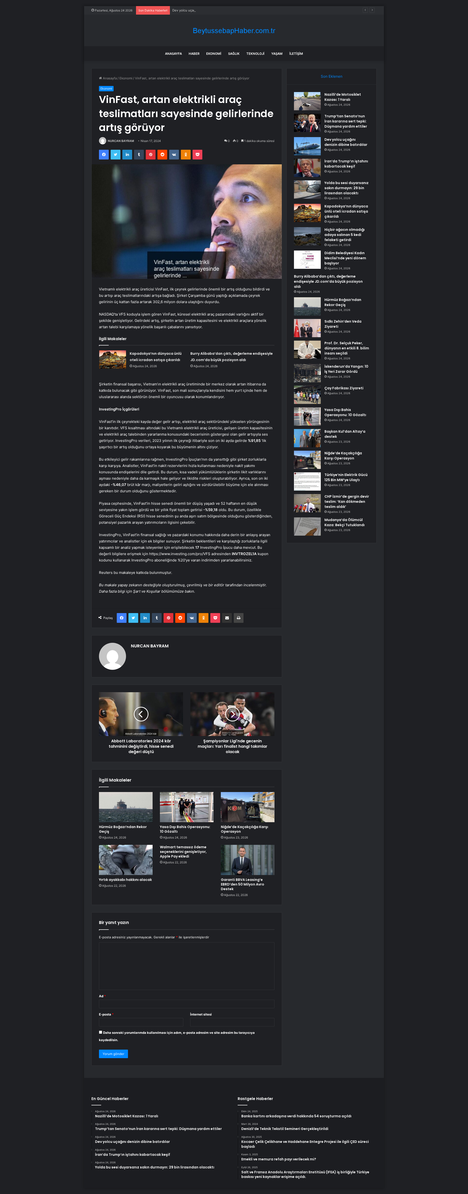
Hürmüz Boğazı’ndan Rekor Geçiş (123, 829)
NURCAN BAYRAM (121, 141)
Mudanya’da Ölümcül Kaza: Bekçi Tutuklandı (344, 522)
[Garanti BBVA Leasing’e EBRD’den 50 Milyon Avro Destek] (247, 860)
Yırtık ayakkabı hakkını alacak (125, 879)
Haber (194, 54)
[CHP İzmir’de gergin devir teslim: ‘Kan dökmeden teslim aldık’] (307, 503)
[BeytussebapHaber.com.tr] (234, 31)
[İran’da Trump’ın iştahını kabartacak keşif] (307, 168)
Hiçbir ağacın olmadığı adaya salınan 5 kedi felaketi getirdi (344, 234)
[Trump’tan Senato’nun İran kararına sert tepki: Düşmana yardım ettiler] (307, 123)
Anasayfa (173, 54)
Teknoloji (255, 54)
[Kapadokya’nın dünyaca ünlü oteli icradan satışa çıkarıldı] (112, 359)
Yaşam (277, 54)
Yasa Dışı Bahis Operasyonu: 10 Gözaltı (185, 829)
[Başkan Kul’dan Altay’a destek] (307, 438)
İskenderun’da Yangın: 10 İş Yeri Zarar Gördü (346, 369)
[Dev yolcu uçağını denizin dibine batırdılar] (307, 146)
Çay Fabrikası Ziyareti (343, 388)
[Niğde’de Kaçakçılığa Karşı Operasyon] (247, 807)
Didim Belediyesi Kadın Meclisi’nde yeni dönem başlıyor (345, 258)
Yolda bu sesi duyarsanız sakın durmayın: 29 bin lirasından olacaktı (346, 188)
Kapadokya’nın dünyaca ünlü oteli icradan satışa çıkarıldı (346, 211)
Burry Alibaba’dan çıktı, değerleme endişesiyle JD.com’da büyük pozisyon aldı (328, 281)
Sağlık (234, 54)
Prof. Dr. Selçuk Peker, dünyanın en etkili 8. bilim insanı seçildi (346, 348)
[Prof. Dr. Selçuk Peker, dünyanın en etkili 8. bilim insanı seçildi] (307, 350)
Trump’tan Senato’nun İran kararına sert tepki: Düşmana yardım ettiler (345, 121)
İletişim (296, 54)
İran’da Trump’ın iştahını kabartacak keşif (346, 164)
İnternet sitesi (201, 1014)
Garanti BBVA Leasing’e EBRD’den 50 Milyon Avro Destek (242, 884)
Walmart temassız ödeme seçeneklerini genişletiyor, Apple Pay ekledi (183, 852)
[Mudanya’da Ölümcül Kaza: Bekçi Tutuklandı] (307, 526)
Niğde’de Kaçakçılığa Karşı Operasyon (244, 829)
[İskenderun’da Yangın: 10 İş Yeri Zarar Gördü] (307, 373)
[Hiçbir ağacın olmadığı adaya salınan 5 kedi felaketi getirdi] (307, 236)
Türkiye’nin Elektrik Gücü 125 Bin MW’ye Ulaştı (346, 477)
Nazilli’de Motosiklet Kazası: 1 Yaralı (342, 97)
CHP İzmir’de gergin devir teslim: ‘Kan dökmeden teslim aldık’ (346, 501)
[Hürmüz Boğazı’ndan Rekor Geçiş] (126, 807)
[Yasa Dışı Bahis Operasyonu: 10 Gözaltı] (187, 807)
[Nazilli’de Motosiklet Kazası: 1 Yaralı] (307, 101)
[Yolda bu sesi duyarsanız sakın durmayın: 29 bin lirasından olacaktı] (307, 189)
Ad (102, 996)
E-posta (106, 1014)
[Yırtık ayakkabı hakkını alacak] (126, 860)
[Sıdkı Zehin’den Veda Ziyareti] (307, 328)
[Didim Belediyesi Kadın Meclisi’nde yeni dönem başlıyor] (307, 260)
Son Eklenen (331, 76)
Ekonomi (213, 54)
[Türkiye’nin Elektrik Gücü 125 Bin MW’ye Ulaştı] (307, 481)
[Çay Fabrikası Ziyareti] (307, 395)
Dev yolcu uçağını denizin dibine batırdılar (203, 10)
